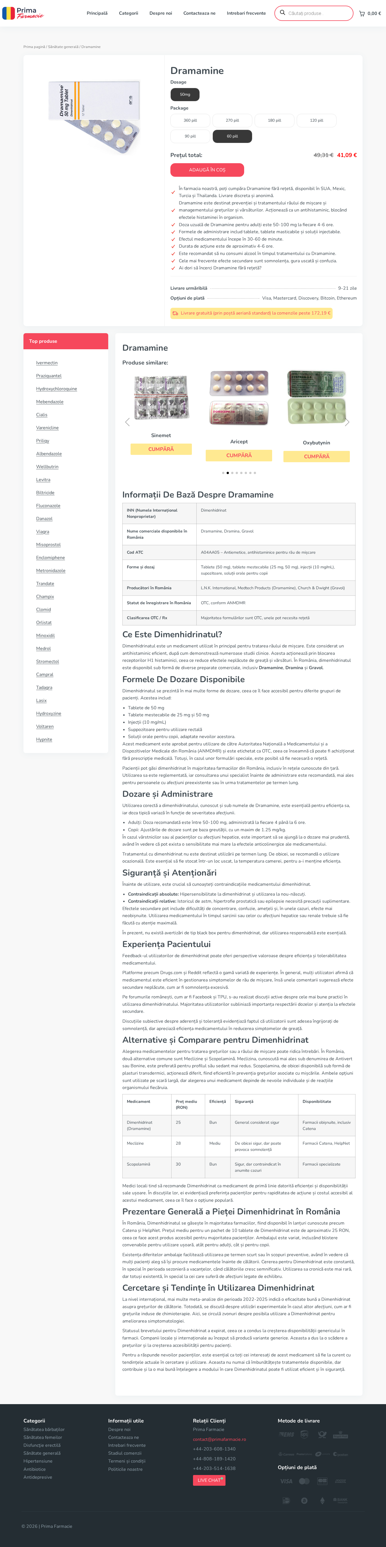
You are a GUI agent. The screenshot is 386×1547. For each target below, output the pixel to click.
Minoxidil (45, 635)
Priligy (42, 441)
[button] (161, 449)
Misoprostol (48, 545)
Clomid (43, 609)
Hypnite (44, 739)
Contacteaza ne (199, 13)
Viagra (42, 532)
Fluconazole (48, 506)
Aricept (239, 441)
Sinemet (161, 435)
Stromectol (47, 661)
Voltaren (45, 726)
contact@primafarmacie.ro (219, 1439)
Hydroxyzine (48, 713)
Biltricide (45, 493)
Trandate (45, 584)
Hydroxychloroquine (56, 389)
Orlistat (44, 622)
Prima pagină (34, 46)
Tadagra (44, 687)
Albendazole (49, 454)
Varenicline (47, 428)
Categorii (128, 13)
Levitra (43, 480)
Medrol (43, 648)
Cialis (41, 415)
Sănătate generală (63, 46)
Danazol (44, 519)
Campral (44, 674)
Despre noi (160, 13)
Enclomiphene (50, 558)
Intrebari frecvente (246, 13)
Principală (97, 13)
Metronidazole (51, 571)
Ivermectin (47, 363)
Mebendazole (50, 402)
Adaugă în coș (207, 170)
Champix (45, 597)
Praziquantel (49, 376)
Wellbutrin (47, 467)
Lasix (41, 700)
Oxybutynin (316, 442)
